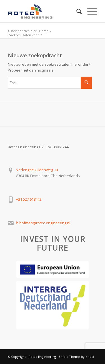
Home (43, 31)
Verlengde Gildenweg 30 (37, 169)
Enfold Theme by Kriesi (76, 356)
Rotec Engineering (42, 356)
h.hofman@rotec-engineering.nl (43, 222)
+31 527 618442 (28, 199)
